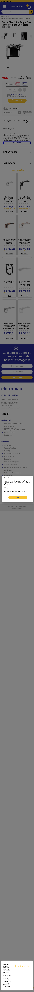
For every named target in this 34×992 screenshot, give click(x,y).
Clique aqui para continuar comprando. (15, 491)
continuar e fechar (23, 966)
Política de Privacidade (6, 985)
